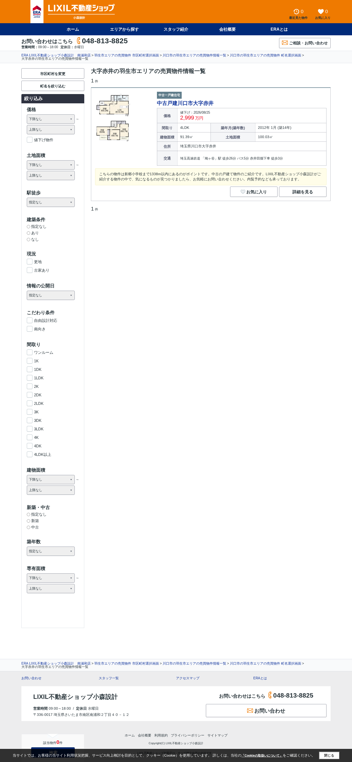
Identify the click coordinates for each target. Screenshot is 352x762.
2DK (37, 395)
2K (36, 386)
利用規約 (161, 735)
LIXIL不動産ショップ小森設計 (75, 696)
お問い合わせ (31, 678)
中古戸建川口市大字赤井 (185, 103)
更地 (38, 261)
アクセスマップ (187, 678)
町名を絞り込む (52, 86)
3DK (37, 420)
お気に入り (256, 192)
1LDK (39, 378)
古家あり (41, 270)
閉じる (329, 755)
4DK (37, 446)
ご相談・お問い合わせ (308, 43)
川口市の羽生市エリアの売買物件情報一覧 (194, 55)
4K (36, 437)
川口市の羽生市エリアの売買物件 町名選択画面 (265, 55)
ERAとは (279, 29)
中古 (35, 527)
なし (35, 239)
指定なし (39, 226)
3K (36, 412)
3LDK (39, 429)
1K (36, 361)
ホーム (73, 29)
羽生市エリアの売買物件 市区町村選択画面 (126, 55)
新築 (35, 520)
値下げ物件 (43, 140)
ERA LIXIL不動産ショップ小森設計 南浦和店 (56, 55)
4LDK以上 (42, 454)
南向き (40, 329)
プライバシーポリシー (187, 735)
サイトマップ (217, 735)
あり (35, 233)
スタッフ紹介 (176, 29)
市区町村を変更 (52, 74)
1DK (37, 369)
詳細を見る (302, 192)
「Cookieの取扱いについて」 (262, 755)
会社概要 (227, 29)
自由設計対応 (45, 320)
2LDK (39, 403)
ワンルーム (43, 352)
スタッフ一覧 (109, 678)
